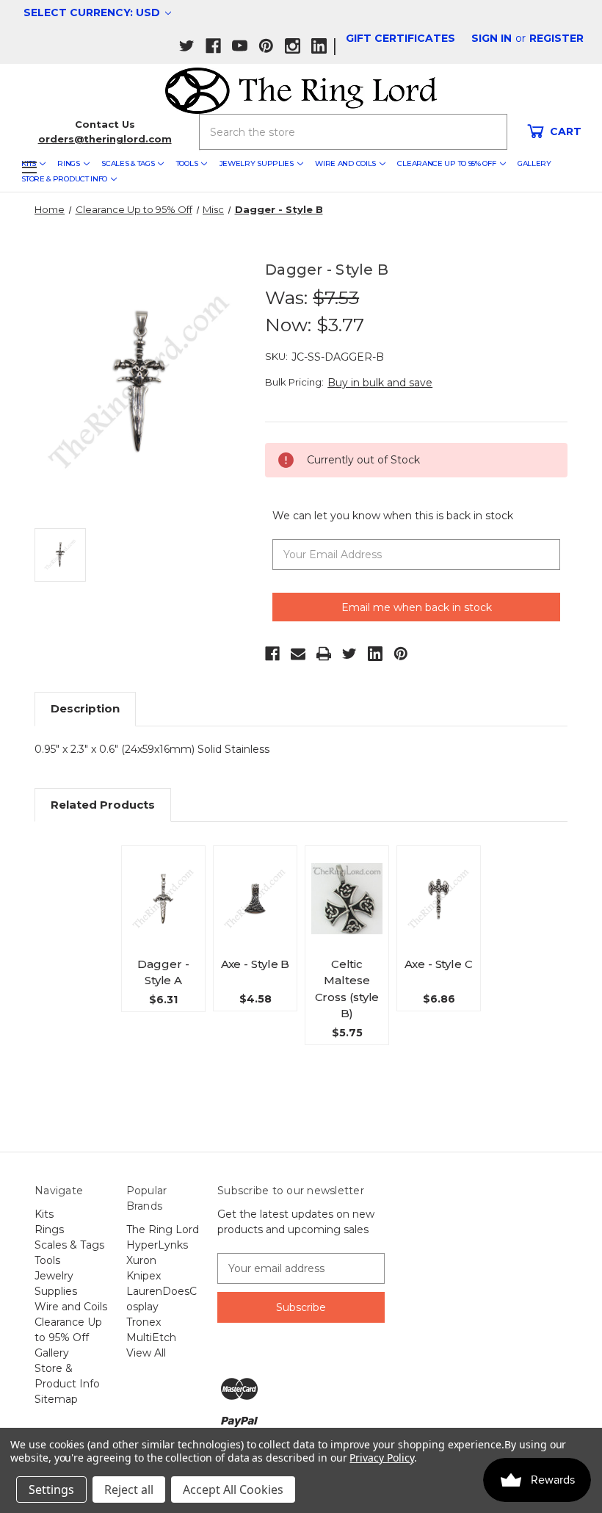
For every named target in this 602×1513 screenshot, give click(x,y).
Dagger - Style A (163, 972)
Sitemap (56, 1399)
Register (556, 38)
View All (146, 1352)
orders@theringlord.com (105, 139)
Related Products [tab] (103, 805)
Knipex (143, 1275)
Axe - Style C (439, 964)
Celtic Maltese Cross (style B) (347, 989)
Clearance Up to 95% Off (446, 163)
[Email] (298, 653)
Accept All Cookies (233, 1489)
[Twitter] (349, 653)
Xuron (141, 1260)
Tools (187, 163)
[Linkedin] (375, 653)
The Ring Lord (162, 1229)
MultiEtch (151, 1337)
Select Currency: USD (93, 12)
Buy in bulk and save (379, 382)
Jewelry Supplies (257, 163)
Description (85, 708)
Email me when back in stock (416, 607)
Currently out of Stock (164, 916)
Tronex (143, 1322)
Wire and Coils (345, 163)
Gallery (534, 163)
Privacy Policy (381, 1458)
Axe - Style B (255, 964)
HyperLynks (157, 1245)
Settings (51, 1489)
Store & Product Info (64, 179)
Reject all (128, 1489)
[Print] (323, 653)
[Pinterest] (401, 653)
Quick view (169, 875)
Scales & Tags (127, 163)
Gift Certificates (400, 38)
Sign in (491, 38)
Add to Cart (255, 917)
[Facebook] (272, 653)
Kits (44, 1214)
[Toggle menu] (29, 167)
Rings (68, 163)
